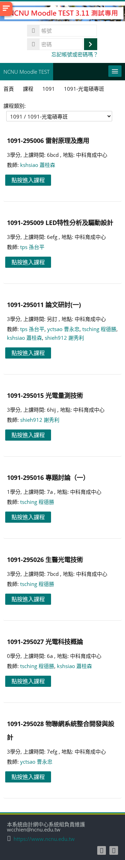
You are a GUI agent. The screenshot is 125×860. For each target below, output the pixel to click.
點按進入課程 (28, 180)
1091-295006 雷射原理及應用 (48, 140)
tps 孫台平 (32, 246)
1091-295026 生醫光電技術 (45, 559)
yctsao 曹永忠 (63, 328)
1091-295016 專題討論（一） (48, 477)
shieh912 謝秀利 (64, 337)
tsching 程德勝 (99, 328)
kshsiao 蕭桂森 (37, 164)
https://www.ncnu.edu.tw (44, 839)
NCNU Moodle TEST (26, 71)
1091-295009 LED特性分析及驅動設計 (60, 222)
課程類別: (14, 105)
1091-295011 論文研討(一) (44, 304)
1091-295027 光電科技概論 (45, 641)
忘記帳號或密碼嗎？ (74, 54)
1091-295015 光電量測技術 (45, 395)
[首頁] (62, 14)
